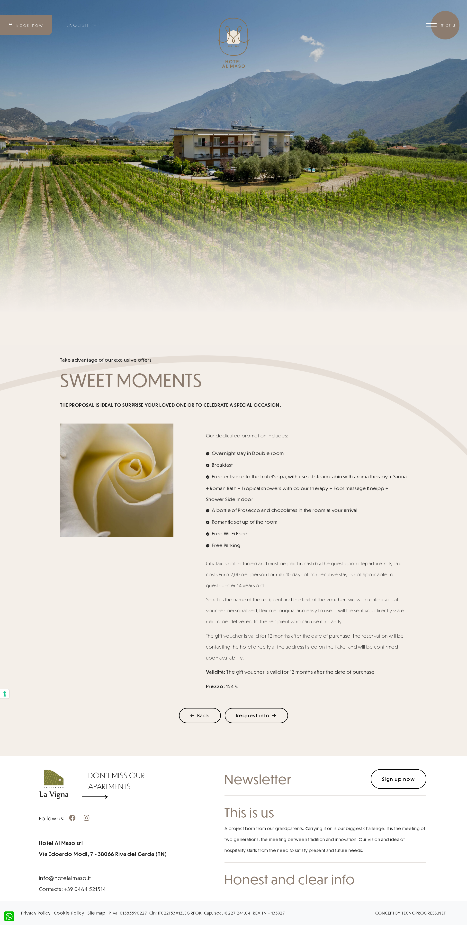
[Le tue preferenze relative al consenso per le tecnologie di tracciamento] (4, 693)
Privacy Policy (36, 913)
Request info (253, 715)
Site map (96, 913)
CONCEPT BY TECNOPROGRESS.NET (410, 913)
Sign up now (398, 779)
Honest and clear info (290, 879)
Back (203, 715)
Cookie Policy (69, 913)
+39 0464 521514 (85, 889)
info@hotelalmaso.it (65, 878)
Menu (448, 25)
